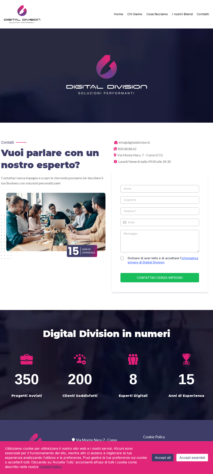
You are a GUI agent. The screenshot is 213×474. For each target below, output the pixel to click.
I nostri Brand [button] (182, 14)
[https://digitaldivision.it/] (22, 14)
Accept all (163, 457)
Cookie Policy (154, 436)
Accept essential (192, 457)
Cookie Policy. (50, 467)
